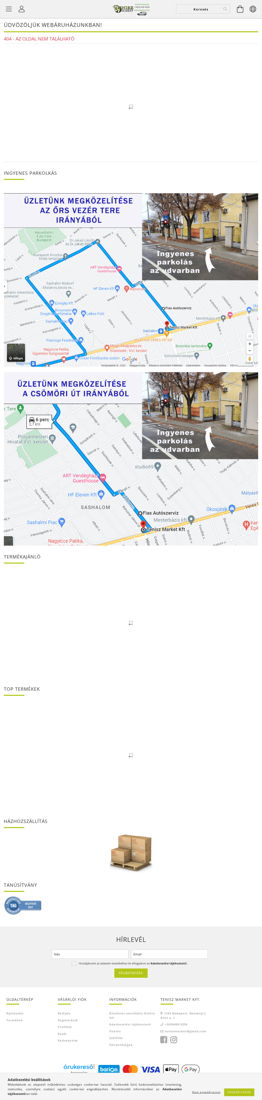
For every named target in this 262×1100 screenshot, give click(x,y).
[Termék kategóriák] (9, 9)
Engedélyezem (239, 1092)
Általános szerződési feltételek (132, 1015)
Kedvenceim (68, 1040)
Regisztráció (68, 1020)
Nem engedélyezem (206, 1092)
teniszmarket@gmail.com (185, 1031)
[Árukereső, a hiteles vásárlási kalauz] (23, 905)
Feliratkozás (131, 973)
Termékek (14, 1020)
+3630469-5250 (176, 1024)
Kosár (62, 1034)
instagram (173, 1040)
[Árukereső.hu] (79, 1066)
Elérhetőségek (121, 1045)
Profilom (65, 1027)
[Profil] (22, 9)
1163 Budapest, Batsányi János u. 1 (183, 1015)
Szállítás (116, 1038)
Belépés (64, 1013)
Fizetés (115, 1031)
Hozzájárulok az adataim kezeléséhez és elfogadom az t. (133, 963)
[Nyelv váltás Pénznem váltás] (253, 9)
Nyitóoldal (15, 1013)
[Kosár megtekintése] (240, 9)
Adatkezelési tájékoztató (130, 1024)
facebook (163, 1040)
